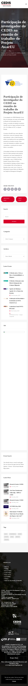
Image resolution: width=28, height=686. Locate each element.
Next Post (20, 199)
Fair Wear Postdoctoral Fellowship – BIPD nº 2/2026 (16, 492)
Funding (6, 568)
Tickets (6, 539)
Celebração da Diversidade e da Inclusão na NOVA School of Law (16, 300)
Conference (13, 534)
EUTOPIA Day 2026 (15, 506)
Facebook (12, 580)
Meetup (18, 536)
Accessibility (7, 576)
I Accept (14, 681)
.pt (21, 665)
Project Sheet (14, 658)
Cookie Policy (7, 572)
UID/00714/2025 (17, 652)
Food (12, 536)
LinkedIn (19, 580)
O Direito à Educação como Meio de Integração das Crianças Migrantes (16, 283)
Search (14, 221)
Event (19, 534)
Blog (10, 51)
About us (6, 566)
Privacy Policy (8, 570)
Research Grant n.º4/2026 (16, 484)
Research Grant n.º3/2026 (16, 500)
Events (6, 536)
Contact (6, 578)
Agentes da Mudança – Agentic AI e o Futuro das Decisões (16, 291)
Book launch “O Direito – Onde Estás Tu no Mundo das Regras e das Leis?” (16, 514)
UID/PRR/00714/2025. (14, 654)
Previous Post (6, 199)
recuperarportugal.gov (14, 665)
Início (4, 51)
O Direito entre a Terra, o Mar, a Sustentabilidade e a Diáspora (16, 275)
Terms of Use (7, 574)
